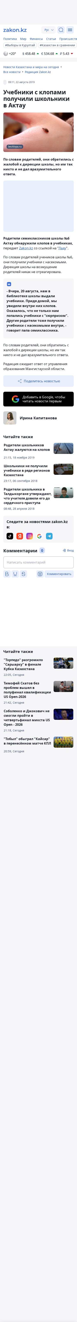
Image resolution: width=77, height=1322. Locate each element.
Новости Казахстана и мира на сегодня (31, 67)
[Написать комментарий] (38, 562)
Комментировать (59, 574)
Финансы (36, 39)
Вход (70, 550)
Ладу (62, 248)
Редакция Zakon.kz (38, 72)
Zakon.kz (26, 248)
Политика (10, 39)
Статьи (51, 39)
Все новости (12, 72)
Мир (23, 39)
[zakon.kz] (15, 30)
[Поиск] (61, 30)
